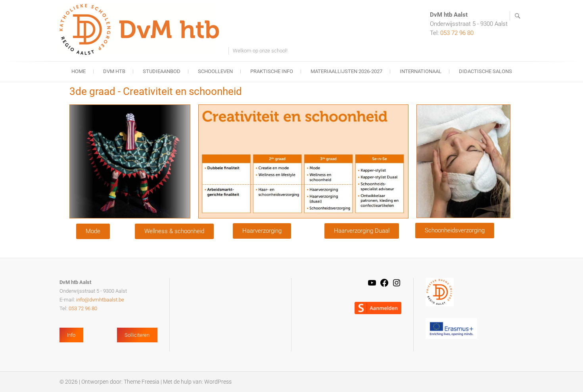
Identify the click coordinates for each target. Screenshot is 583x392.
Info (71, 335)
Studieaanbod (161, 71)
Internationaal (420, 71)
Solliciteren (137, 335)
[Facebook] (384, 285)
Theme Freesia (141, 381)
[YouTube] (372, 285)
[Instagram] (396, 285)
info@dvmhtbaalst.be (100, 300)
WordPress (218, 381)
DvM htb (114, 71)
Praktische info (271, 71)
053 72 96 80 (457, 33)
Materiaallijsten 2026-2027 (346, 71)
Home (78, 71)
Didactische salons (485, 71)
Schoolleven (215, 71)
